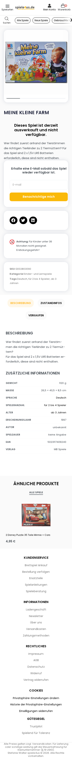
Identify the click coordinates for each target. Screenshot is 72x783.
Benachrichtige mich (39, 197)
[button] (13, 220)
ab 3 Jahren (58, 412)
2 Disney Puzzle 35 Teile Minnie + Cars (28, 535)
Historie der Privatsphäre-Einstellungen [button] (36, 704)
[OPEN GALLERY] (36, 62)
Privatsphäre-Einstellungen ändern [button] (36, 698)
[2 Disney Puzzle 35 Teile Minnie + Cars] (36, 515)
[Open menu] (7, 6)
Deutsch (22, 279)
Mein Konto (49, 9)
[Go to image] (12, 98)
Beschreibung (20, 303)
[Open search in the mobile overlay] (6, 20)
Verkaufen (36, 315)
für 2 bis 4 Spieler (39, 279)
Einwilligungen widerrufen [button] (36, 711)
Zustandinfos (51, 303)
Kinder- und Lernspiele (38, 274)
